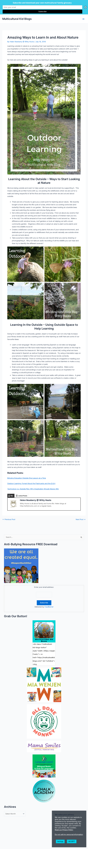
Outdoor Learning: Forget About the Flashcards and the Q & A (31, 483)
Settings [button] (60, 841)
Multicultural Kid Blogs (17, 18)
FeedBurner (49, 607)
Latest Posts (22, 496)
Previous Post (9, 519)
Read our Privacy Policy (64, 830)
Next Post (80, 519)
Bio (12, 496)
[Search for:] (44, 537)
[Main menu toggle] (83, 19)
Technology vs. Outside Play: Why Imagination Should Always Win (33, 489)
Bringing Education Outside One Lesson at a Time (26, 478)
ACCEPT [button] (72, 841)
